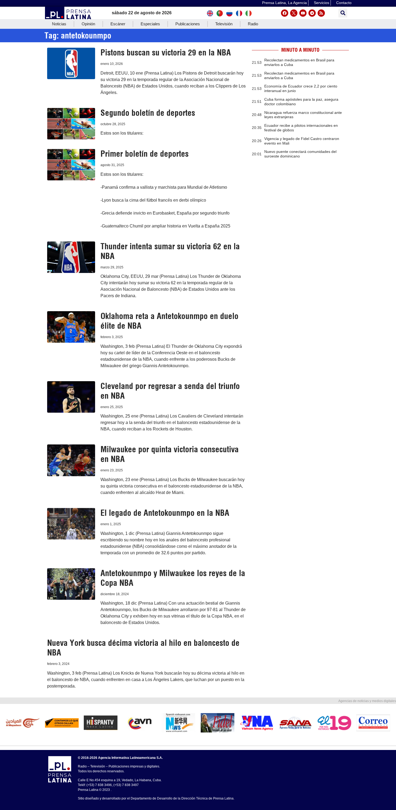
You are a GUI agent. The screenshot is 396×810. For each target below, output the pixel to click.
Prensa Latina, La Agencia (284, 3)
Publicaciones (187, 24)
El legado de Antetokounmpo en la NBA (164, 513)
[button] (342, 13)
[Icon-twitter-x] (293, 13)
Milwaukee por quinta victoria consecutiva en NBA (169, 454)
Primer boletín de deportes (144, 154)
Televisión (223, 24)
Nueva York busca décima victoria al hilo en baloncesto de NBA (143, 648)
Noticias (59, 24)
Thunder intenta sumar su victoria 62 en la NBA (170, 251)
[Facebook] (284, 13)
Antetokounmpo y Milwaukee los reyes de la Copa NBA (172, 578)
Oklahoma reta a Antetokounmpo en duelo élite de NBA (169, 321)
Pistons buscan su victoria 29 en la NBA (165, 52)
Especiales (150, 24)
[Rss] (321, 13)
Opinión (88, 24)
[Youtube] (303, 13)
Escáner (117, 24)
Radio (253, 24)
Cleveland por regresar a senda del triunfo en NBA (170, 391)
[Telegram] (312, 13)
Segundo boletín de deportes (147, 113)
